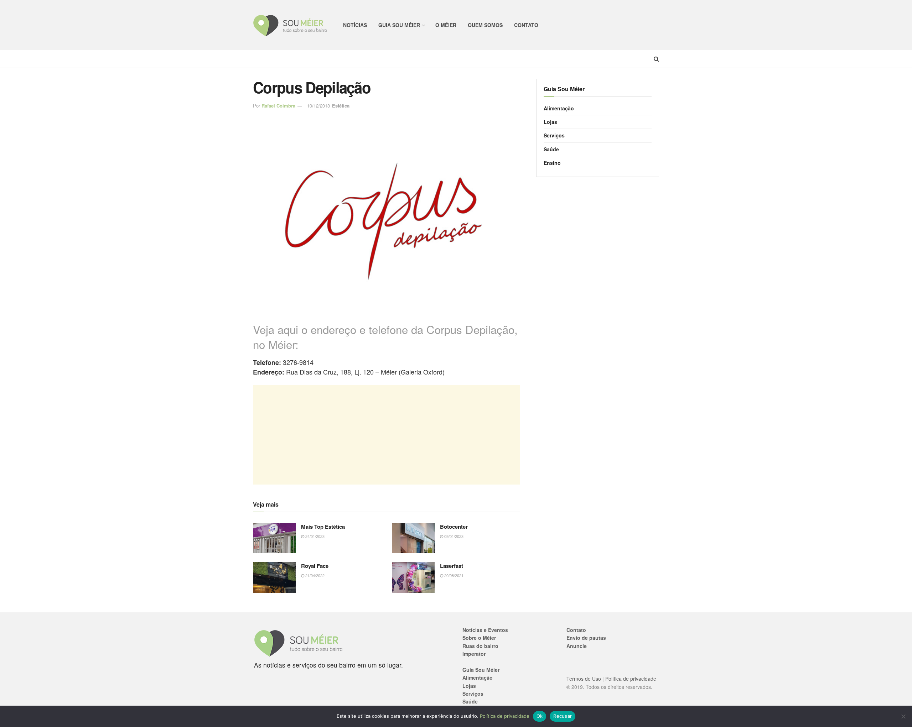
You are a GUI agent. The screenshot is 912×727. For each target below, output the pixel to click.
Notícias (355, 24)
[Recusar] (903, 716)
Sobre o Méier (479, 637)
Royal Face (314, 566)
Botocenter (454, 526)
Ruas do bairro (480, 645)
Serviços (554, 135)
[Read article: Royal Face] (274, 577)
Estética (340, 105)
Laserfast (451, 566)
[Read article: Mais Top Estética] (274, 538)
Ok (540, 716)
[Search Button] (656, 59)
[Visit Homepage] (290, 25)
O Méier (445, 24)
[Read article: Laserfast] (413, 577)
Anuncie (576, 645)
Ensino (552, 162)
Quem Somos (485, 24)
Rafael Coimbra (278, 105)
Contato (526, 24)
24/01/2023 (314, 536)
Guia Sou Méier (399, 24)
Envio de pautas (586, 637)
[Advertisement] (386, 435)
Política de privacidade (630, 678)
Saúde (551, 149)
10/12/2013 (318, 105)
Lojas (550, 121)
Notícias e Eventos (485, 629)
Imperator (474, 653)
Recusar (562, 716)
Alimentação (559, 108)
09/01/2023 (453, 536)
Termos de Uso (583, 678)
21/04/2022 (314, 575)
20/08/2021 (453, 575)
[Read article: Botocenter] (413, 538)
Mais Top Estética (323, 526)
